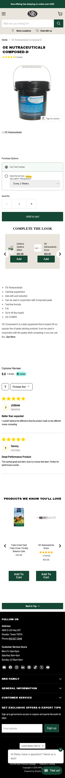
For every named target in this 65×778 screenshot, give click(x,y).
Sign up (51, 728)
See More (10, 337)
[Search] (58, 23)
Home (4, 39)
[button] (9, 57)
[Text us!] (51, 771)
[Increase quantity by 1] (31, 204)
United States (30, 745)
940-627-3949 (15, 638)
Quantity (6, 196)
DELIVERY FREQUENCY (20, 179)
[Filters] (5, 386)
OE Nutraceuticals (13, 132)
